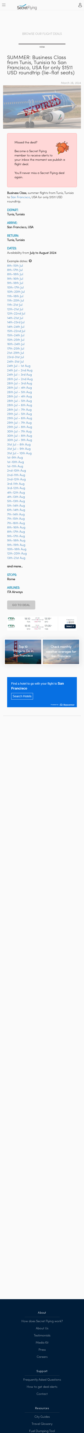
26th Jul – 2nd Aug (20, 379)
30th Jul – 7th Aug (19, 431)
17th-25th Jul (15, 348)
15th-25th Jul (15, 340)
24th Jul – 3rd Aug (19, 374)
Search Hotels (22, 696)
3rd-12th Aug (16, 488)
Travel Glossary (42, 1424)
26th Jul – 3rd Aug (19, 383)
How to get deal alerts (42, 1387)
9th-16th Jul (15, 278)
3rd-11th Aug (15, 484)
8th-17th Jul (15, 270)
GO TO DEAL (21, 605)
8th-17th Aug (16, 531)
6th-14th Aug (16, 510)
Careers (42, 1357)
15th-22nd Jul (16, 331)
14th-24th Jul (15, 327)
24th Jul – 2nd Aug (19, 370)
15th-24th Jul (15, 335)
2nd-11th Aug (16, 475)
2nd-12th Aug (16, 479)
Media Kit (42, 1342)
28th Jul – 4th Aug (19, 396)
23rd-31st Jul (15, 357)
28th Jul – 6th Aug (19, 405)
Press (42, 1349)
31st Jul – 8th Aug (19, 444)
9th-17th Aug (16, 536)
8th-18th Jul (15, 274)
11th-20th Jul (15, 300)
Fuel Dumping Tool (42, 1431)
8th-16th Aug (16, 527)
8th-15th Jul (15, 265)
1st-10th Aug (15, 462)
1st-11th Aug (15, 466)
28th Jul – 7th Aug (19, 409)
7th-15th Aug (16, 518)
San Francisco (20, 197)
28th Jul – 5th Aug (19, 401)
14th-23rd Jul (15, 322)
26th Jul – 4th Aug (19, 387)
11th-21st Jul (14, 305)
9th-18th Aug (16, 540)
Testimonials (42, 1335)
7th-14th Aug (16, 514)
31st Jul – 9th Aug (19, 449)
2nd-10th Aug (16, 470)
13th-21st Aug (16, 558)
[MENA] (42, 44)
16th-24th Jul (15, 344)
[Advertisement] (42, 21)
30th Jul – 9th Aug (19, 440)
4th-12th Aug (16, 492)
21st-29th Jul (15, 353)
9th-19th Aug (16, 545)
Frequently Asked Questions (42, 1379)
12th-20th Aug (17, 553)
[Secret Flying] (27, 5)
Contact (42, 1394)
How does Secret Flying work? (42, 1321)
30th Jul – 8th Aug (19, 435)
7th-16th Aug (16, 523)
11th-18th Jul (15, 296)
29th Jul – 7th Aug (19, 422)
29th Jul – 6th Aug (19, 418)
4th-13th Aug (16, 497)
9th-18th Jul (15, 283)
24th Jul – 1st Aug (18, 366)
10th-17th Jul (15, 287)
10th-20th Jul (16, 291)
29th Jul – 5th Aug (19, 414)
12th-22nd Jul (16, 313)
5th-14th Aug (16, 505)
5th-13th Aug (16, 501)
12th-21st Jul (15, 309)
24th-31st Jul (15, 361)
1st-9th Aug (15, 457)
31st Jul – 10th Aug (19, 453)
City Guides (42, 1416)
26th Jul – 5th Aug (19, 392)
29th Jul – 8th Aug (19, 427)
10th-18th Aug (16, 549)
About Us (42, 1328)
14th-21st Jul (15, 318)
